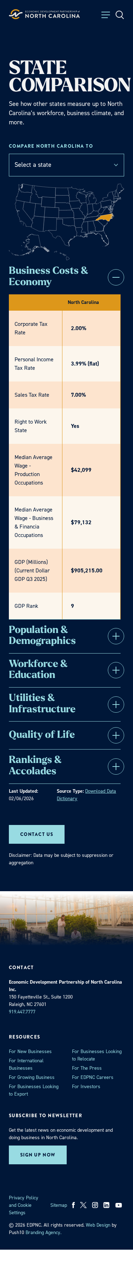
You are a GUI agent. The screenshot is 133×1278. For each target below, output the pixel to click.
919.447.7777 (22, 1011)
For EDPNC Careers (92, 1077)
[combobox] (66, 165)
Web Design (98, 1225)
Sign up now (37, 1155)
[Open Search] (120, 15)
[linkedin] (106, 1205)
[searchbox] (66, 165)
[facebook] (73, 1205)
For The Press (87, 1068)
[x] (83, 1205)
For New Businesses (30, 1051)
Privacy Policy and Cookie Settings (23, 1205)
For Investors (86, 1086)
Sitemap (58, 1205)
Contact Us (36, 834)
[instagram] (95, 1205)
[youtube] (119, 1205)
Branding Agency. (43, 1232)
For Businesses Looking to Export (34, 1090)
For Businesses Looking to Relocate (97, 1055)
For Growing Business (32, 1077)
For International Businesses (26, 1064)
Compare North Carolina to (51, 146)
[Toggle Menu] (105, 15)
